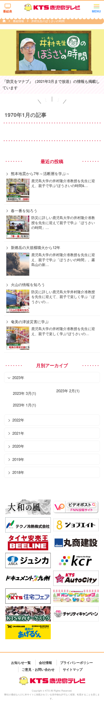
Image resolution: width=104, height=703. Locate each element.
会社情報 (45, 662)
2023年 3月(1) (24, 393)
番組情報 (19, 21)
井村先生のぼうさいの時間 (48, 21)
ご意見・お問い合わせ (38, 669)
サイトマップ (73, 669)
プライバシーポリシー (76, 662)
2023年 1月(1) (24, 405)
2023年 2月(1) (68, 390)
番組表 (7, 11)
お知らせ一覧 (21, 662)
